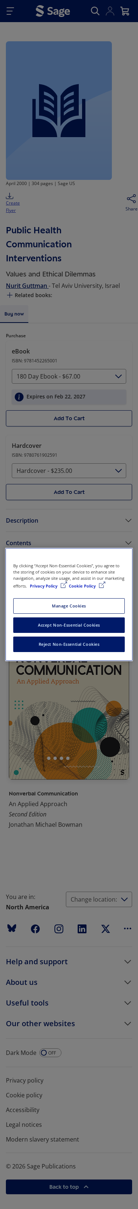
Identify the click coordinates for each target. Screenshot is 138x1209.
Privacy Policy (44, 586)
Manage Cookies (69, 606)
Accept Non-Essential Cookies (69, 625)
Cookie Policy (83, 586)
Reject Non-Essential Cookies (69, 644)
